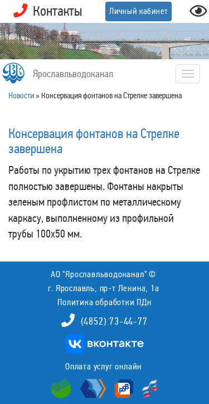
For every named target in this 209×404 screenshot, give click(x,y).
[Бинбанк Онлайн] (91, 388)
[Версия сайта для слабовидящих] (198, 14)
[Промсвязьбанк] (123, 388)
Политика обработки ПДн (104, 302)
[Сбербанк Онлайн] (62, 388)
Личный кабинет (138, 11)
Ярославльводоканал (73, 74)
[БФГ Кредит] (147, 388)
